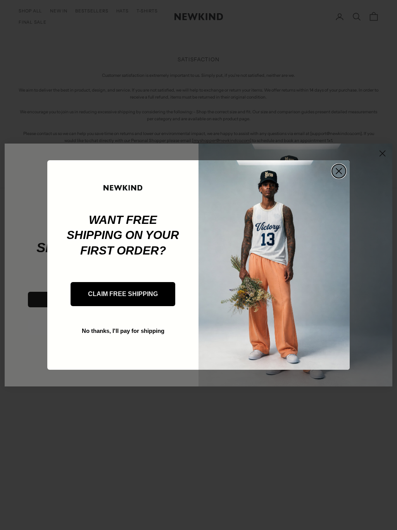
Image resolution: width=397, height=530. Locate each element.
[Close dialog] (339, 171)
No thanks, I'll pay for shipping (123, 330)
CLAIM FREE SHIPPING (123, 294)
